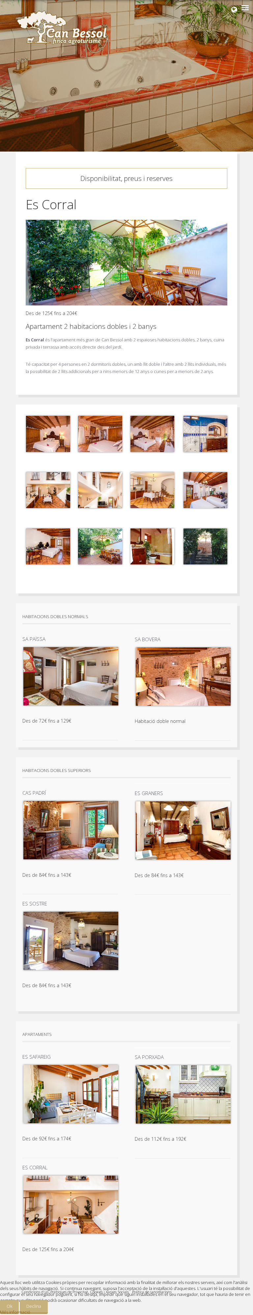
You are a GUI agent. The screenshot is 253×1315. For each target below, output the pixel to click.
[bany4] (152, 563)
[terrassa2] (205, 563)
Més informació (15, 1312)
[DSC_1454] (152, 450)
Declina (33, 1306)
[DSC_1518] (48, 563)
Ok (9, 1306)
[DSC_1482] (100, 506)
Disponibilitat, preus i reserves (126, 178)
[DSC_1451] (100, 450)
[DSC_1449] (48, 450)
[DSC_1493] (152, 506)
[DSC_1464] (205, 450)
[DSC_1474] (48, 506)
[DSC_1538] (100, 563)
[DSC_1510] (205, 506)
